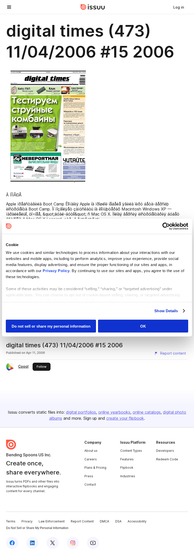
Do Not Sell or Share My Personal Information (37, 528)
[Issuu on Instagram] (73, 543)
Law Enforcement (52, 521)
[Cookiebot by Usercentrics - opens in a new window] (166, 226)
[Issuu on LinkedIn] (32, 543)
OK (143, 326)
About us (91, 451)
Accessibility (137, 521)
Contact (90, 484)
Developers (165, 451)
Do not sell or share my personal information (51, 326)
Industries (127, 476)
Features (127, 459)
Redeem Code (167, 459)
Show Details (166, 311)
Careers (90, 459)
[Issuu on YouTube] (93, 543)
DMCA (104, 521)
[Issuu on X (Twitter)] (52, 543)
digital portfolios (81, 412)
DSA (118, 521)
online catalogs (147, 412)
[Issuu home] (93, 7)
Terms (10, 521)
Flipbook (126, 467)
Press (88, 476)
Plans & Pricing (95, 467)
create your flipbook (125, 418)
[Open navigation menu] (9, 7)
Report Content (82, 521)
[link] (178, 7)
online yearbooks (114, 412)
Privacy (27, 521)
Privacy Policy (56, 271)
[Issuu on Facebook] (12, 543)
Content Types (131, 451)
